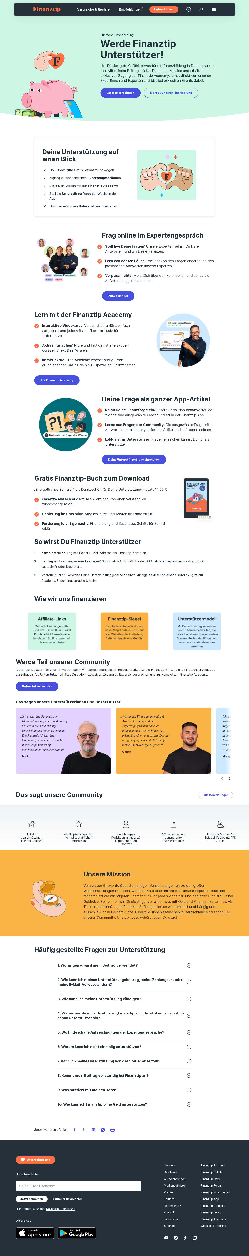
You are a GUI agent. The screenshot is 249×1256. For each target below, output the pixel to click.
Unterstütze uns (38, 1159)
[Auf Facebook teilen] (74, 1129)
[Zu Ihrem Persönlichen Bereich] (188, 9)
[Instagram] (175, 1237)
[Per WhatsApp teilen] (103, 1129)
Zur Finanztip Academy (57, 380)
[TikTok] (185, 1237)
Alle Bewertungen (216, 795)
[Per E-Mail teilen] (93, 1129)
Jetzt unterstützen (120, 92)
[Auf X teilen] (84, 1129)
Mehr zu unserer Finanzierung (171, 92)
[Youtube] (166, 1237)
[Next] (229, 778)
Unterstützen (164, 9)
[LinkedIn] (194, 1237)
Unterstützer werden (37, 686)
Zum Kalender (118, 295)
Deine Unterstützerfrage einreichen (134, 459)
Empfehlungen (130, 9)
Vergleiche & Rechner (94, 9)
